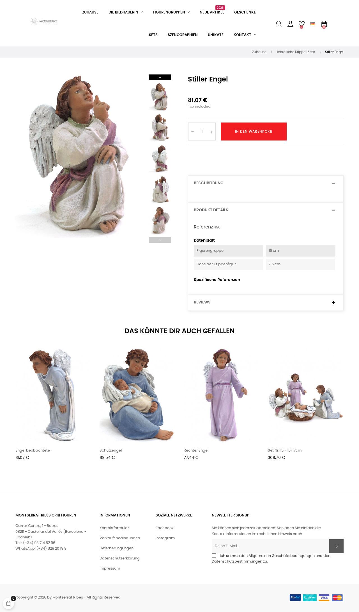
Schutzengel (111, 450)
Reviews (202, 302)
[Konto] (290, 24)
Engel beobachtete (32, 450)
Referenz (203, 227)
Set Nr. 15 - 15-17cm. (285, 450)
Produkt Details (211, 210)
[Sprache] (312, 24)
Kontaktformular (114, 528)
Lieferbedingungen (117, 548)
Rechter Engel (196, 450)
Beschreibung (209, 183)
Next (160, 77)
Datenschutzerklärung (120, 558)
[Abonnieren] (336, 546)
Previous (160, 240)
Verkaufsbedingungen (120, 538)
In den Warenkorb (254, 131)
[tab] (265, 183)
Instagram (165, 538)
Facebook (165, 528)
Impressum (110, 568)
